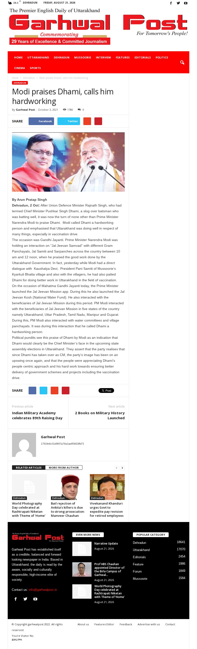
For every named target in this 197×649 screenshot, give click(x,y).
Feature (138, 564)
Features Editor (104, 624)
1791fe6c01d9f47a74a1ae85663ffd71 (62, 443)
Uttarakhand (38, 57)
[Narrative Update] (82, 549)
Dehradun (61, 57)
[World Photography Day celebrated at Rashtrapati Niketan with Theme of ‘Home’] (29, 487)
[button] (182, 62)
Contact (170, 624)
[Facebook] (171, 3)
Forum (137, 571)
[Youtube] (186, 3)
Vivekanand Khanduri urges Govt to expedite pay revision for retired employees (106, 509)
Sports (35, 68)
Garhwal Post (25, 109)
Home (18, 57)
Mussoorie (82, 57)
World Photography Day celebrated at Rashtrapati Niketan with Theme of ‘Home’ (28, 509)
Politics (162, 57)
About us (83, 624)
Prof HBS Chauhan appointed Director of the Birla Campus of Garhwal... (109, 569)
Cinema (19, 68)
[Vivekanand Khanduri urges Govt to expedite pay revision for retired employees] (107, 487)
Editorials (143, 57)
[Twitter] (178, 3)
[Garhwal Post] (98, 29)
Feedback (126, 624)
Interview (103, 57)
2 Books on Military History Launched (100, 415)
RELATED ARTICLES (29, 467)
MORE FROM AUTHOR (64, 467)
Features (123, 57)
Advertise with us (149, 624)
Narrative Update (106, 543)
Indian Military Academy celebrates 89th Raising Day (37, 415)
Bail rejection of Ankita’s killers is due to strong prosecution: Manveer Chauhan (68, 509)
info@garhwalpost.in (43, 590)
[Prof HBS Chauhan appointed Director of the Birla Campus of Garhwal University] (82, 569)
